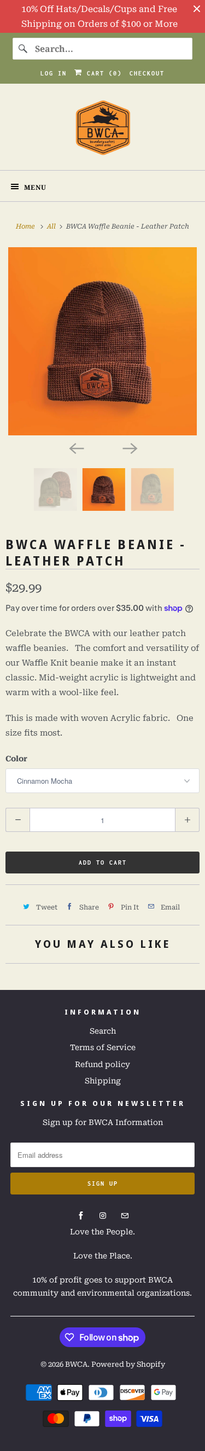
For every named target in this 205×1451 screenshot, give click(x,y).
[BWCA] (102, 131)
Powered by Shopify (128, 1364)
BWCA (76, 1364)
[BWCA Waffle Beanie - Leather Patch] (102, 341)
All (52, 226)
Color (16, 758)
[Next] (130, 447)
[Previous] (76, 447)
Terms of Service (103, 1047)
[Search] (23, 49)
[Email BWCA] (125, 1216)
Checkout (147, 73)
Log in (53, 73)
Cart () (102, 73)
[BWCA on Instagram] (103, 1216)
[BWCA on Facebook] (81, 1216)
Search (103, 1031)
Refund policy (102, 1064)
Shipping (103, 1080)
